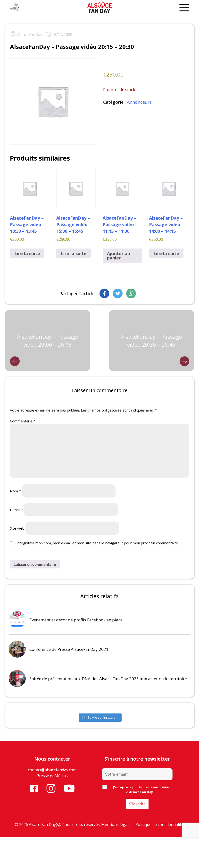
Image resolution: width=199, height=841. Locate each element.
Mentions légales (117, 824)
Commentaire (22, 421)
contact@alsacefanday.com (52, 769)
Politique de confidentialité (159, 824)
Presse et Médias (52, 775)
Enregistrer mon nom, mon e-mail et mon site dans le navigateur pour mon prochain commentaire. (97, 543)
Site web (17, 528)
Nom (15, 491)
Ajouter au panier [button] (118, 255)
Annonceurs (139, 102)
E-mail (16, 509)
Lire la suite (27, 253)
